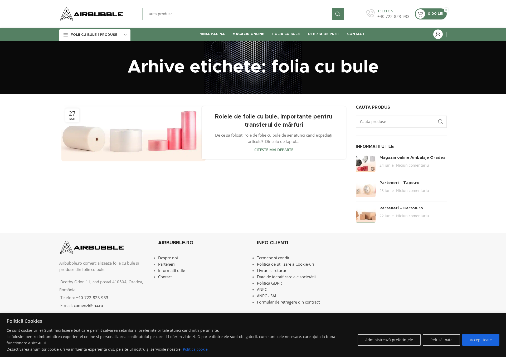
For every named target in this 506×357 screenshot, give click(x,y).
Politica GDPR (269, 283)
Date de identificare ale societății (286, 276)
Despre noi (168, 257)
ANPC (262, 289)
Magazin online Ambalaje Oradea (412, 158)
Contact (165, 276)
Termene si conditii (274, 257)
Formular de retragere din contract (288, 302)
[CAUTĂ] (338, 14)
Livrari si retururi (272, 270)
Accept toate (481, 339)
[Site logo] (91, 13)
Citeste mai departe (273, 149)
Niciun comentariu (412, 165)
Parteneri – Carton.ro (401, 208)
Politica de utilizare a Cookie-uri (285, 264)
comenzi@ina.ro (88, 305)
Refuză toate (441, 339)
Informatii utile (171, 270)
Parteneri (166, 264)
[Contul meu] (438, 34)
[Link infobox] (388, 13)
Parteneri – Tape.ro (400, 183)
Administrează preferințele (389, 339)
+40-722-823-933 (92, 297)
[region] (253, 335)
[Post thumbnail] (366, 163)
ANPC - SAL (267, 295)
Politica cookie (195, 349)
